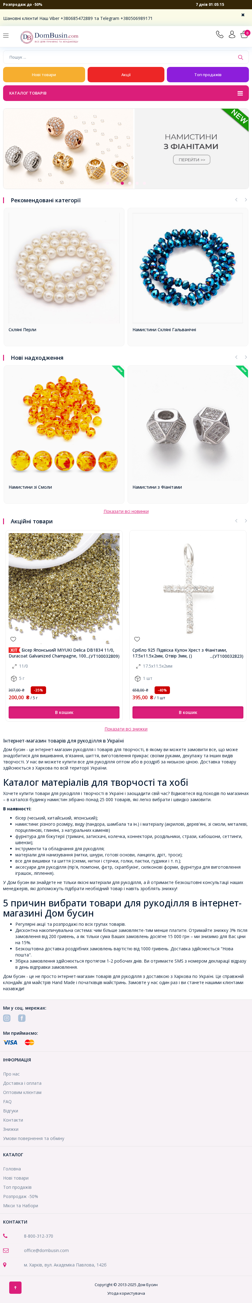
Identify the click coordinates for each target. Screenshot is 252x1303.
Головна (12, 1169)
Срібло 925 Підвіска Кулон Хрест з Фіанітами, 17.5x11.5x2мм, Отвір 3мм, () (179, 653)
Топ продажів (208, 74)
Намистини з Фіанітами (157, 487)
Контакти (13, 1120)
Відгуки (10, 1111)
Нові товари (44, 74)
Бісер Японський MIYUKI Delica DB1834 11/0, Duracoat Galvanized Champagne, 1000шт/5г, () (61, 653)
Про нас (11, 1074)
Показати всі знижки (126, 729)
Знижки (10, 1129)
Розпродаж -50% (20, 1196)
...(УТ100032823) (226, 656)
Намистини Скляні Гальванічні (164, 329)
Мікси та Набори (20, 1205)
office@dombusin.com (46, 1250)
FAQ (7, 1101)
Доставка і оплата (22, 1083)
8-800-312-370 (38, 1236)
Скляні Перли (22, 329)
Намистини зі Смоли (30, 487)
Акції (126, 74)
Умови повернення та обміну (33, 1138)
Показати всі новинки (126, 511)
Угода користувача (126, 1293)
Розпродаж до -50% (22, 4)
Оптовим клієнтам (22, 1092)
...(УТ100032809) (103, 656)
